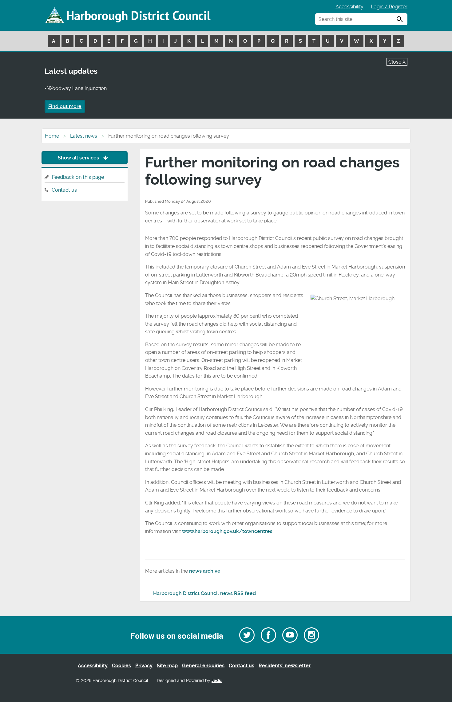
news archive (204, 571)
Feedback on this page (78, 177)
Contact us (64, 190)
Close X (397, 62)
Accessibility (349, 7)
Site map (167, 666)
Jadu (217, 680)
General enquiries (203, 666)
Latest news (83, 136)
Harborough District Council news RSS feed (204, 593)
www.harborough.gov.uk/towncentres (227, 531)
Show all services (79, 158)
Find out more (64, 106)
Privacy (144, 666)
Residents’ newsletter (285, 666)
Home (52, 136)
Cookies (121, 666)
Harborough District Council (138, 15)
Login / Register (389, 7)
